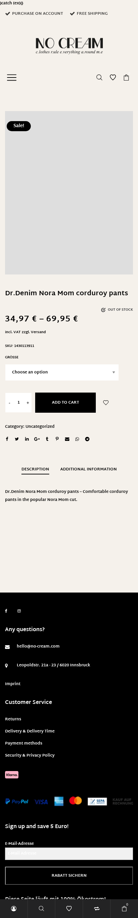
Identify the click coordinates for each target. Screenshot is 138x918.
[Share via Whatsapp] (77, 439)
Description (35, 469)
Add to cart (65, 402)
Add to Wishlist (106, 403)
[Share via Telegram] (87, 439)
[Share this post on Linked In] (27, 439)
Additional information (88, 469)
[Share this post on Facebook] (7, 439)
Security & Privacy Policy (30, 755)
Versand (38, 332)
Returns (13, 719)
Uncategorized (40, 426)
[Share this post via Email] (67, 439)
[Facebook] (6, 611)
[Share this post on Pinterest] (57, 439)
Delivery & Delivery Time (30, 731)
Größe (11, 357)
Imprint (12, 684)
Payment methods (23, 743)
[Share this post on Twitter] (17, 439)
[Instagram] (19, 611)
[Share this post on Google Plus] (37, 439)
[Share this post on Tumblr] (47, 439)
